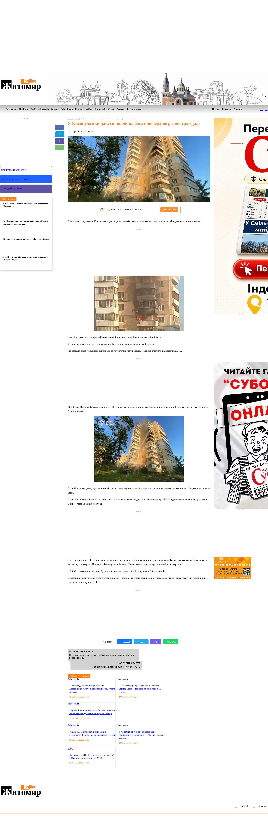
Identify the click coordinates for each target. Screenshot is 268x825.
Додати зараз (169, 210)
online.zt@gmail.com (153, 820)
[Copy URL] (59, 160)
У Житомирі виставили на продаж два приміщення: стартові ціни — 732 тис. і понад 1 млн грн (141, 735)
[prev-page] (167, 679)
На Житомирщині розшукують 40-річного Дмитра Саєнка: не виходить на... (25, 222)
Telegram (142, 642)
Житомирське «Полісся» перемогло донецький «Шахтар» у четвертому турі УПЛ (91, 756)
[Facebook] (261, 109)
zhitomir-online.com (119, 820)
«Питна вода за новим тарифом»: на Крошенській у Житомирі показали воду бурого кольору (92, 688)
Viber (157, 642)
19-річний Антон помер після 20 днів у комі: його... (26, 239)
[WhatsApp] (59, 147)
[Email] (59, 154)
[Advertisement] (26, 140)
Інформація (73, 679)
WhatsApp (171, 642)
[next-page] (169, 679)
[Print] (59, 167)
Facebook (125, 642)
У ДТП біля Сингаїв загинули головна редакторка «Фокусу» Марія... (25, 258)
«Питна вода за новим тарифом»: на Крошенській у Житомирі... (26, 204)
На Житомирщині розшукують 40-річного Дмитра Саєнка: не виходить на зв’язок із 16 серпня (140, 688)
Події (78, 119)
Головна (71, 119)
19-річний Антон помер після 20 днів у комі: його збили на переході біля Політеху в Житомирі (93, 712)
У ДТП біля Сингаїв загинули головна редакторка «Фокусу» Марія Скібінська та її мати (92, 733)
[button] (264, 95)
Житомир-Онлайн (22, 820)
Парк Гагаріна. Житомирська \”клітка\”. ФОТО (116, 666)
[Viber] (59, 141)
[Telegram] (266, 109)
